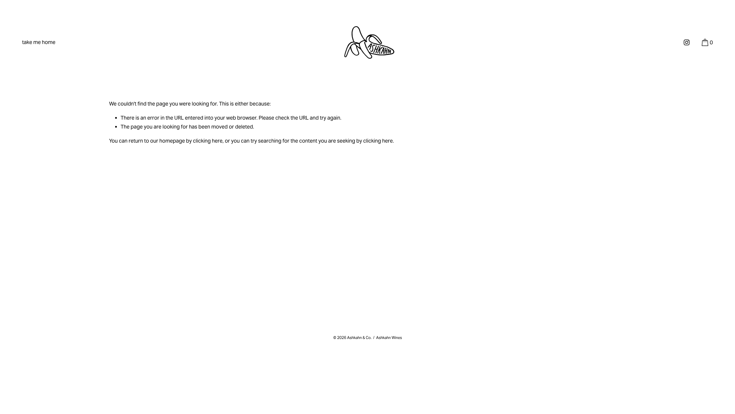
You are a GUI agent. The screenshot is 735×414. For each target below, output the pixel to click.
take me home (38, 42)
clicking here (208, 140)
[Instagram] (686, 42)
